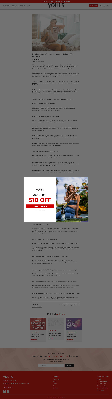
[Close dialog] (86, 179)
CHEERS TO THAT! (40, 206)
